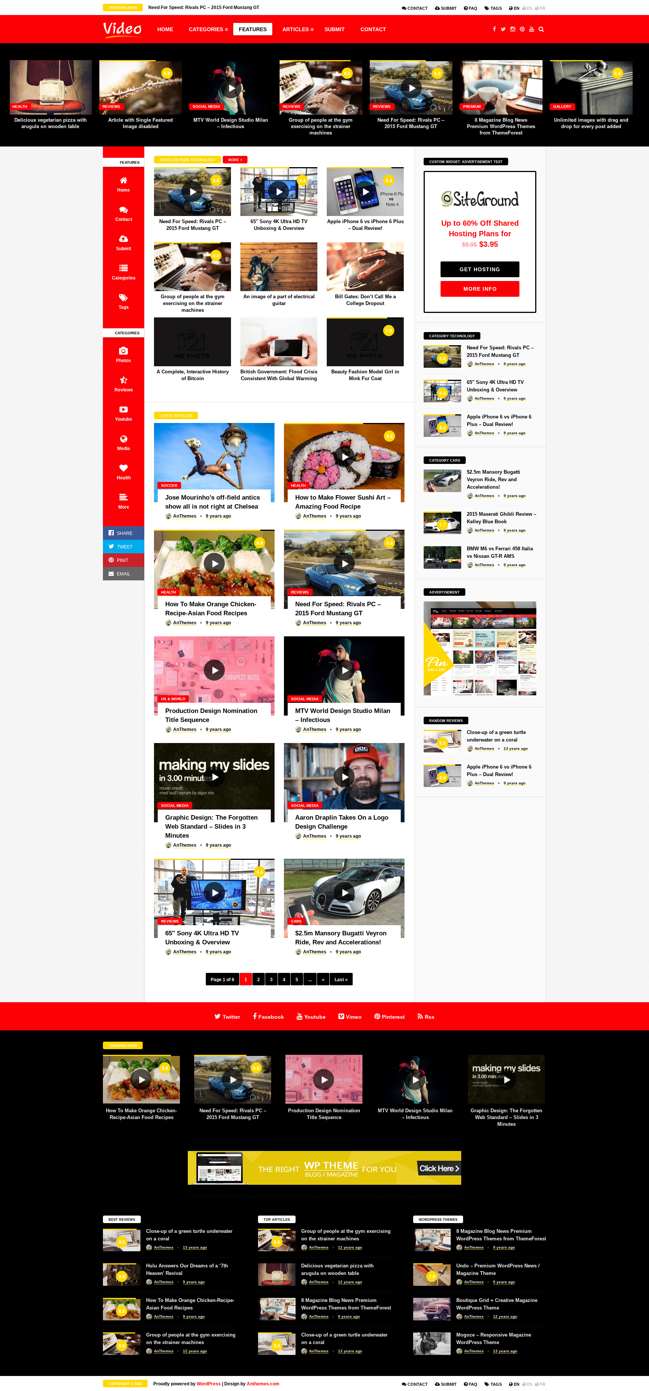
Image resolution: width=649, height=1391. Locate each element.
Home (165, 29)
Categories (206, 29)
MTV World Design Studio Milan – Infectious (140, 123)
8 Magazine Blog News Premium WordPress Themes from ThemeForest (411, 126)
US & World (173, 699)
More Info (480, 289)
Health (560, 106)
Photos (123, 360)
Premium (382, 106)
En (516, 8)
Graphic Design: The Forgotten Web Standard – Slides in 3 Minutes (415, 1117)
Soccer (169, 485)
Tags (495, 8)
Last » (341, 979)
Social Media (116, 106)
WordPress (209, 1383)
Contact (417, 8)
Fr (542, 8)
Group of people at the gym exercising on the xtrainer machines (231, 126)
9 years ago (218, 516)
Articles (295, 29)
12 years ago (195, 1351)
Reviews (21, 106)
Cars (296, 921)
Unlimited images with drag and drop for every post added (501, 123)
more (234, 160)
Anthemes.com (263, 1383)
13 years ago (516, 748)
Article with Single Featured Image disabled (50, 123)
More (123, 507)
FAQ (472, 8)
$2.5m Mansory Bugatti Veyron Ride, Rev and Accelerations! (493, 479)
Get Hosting (480, 269)
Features (253, 29)
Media (123, 448)
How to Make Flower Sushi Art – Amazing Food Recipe (591, 123)
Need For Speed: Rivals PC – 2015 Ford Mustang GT (320, 123)
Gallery (472, 106)
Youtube (123, 419)
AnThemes (184, 516)
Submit (448, 8)
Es (529, 8)
